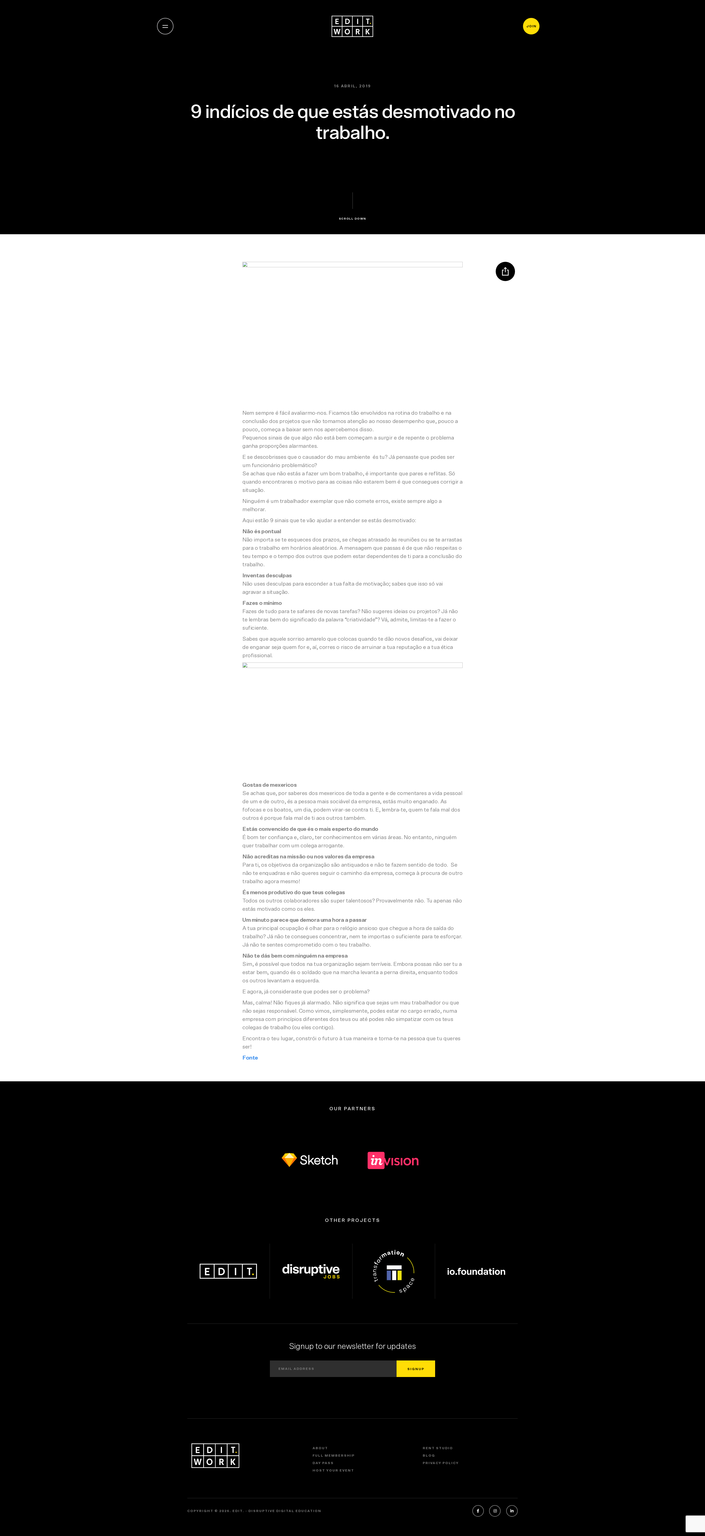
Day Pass (323, 1463)
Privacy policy (441, 1463)
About (320, 1448)
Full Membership (334, 1455)
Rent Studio (438, 1448)
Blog (429, 1455)
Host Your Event (333, 1470)
